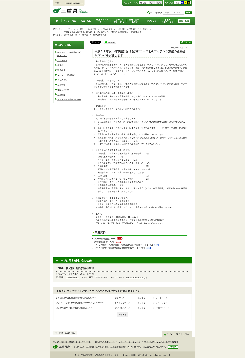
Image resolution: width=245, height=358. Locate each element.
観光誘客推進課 (99, 35)
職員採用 (61, 70)
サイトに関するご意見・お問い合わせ (161, 342)
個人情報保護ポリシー (105, 342)
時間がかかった (163, 308)
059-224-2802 (72, 277)
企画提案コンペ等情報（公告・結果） (133, 29)
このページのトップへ (178, 334)
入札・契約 (62, 60)
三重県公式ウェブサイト (70, 10)
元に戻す (144, 3)
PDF (107, 238)
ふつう (142, 298)
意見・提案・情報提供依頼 (69, 99)
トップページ (69, 29)
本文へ (58, 3)
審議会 (60, 65)
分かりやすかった (123, 303)
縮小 (152, 3)
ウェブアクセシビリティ (129, 342)
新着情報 (61, 85)
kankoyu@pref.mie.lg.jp (136, 277)
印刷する (186, 42)
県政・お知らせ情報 (88, 29)
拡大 (159, 3)
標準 (177, 3)
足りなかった (162, 298)
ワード (144, 245)
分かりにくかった (164, 303)
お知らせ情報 (106, 29)
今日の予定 (62, 80)
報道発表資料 (63, 90)
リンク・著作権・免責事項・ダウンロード (72, 342)
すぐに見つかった (123, 308)
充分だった (120, 298)
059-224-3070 (134, 347)
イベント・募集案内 (66, 75)
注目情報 (61, 95)
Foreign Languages (74, 3)
